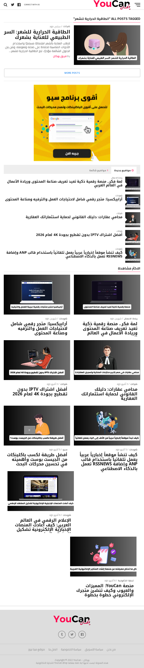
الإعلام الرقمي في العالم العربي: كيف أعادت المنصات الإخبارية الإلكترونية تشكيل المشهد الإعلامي (43, 527)
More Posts (72, 73)
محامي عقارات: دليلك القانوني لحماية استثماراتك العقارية (74, 217)
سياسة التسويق (94, 649)
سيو (65, 449)
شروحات (63, 318)
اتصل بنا (52, 649)
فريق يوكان (60, 56)
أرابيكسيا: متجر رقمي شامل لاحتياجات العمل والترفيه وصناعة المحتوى (63, 199)
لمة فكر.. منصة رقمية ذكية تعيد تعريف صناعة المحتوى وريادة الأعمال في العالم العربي (64, 183)
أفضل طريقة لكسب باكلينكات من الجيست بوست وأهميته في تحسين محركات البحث (37, 459)
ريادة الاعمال (130, 318)
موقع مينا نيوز (36, 649)
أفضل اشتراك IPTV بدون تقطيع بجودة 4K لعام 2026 (79, 234)
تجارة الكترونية (126, 580)
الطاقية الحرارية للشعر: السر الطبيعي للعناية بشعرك (37, 34)
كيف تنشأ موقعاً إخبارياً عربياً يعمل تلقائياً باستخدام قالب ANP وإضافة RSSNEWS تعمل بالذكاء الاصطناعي (64, 254)
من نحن (111, 649)
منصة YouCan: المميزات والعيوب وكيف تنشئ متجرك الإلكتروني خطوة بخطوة (105, 590)
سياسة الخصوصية (71, 649)
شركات (66, 26)
